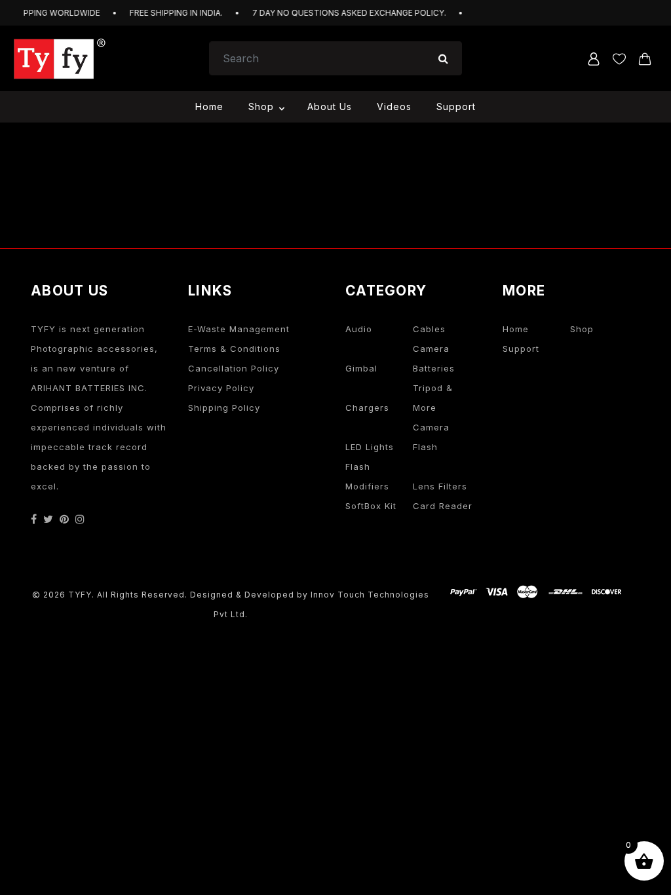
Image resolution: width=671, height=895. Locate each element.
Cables (429, 329)
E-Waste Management (239, 329)
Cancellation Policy (233, 368)
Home (209, 106)
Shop (261, 106)
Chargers (367, 407)
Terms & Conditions (234, 348)
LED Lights (369, 447)
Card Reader (442, 506)
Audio (358, 329)
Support (456, 106)
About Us (329, 106)
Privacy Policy (221, 388)
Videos (394, 106)
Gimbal (361, 368)
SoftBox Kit (370, 506)
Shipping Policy (224, 407)
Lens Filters (440, 486)
